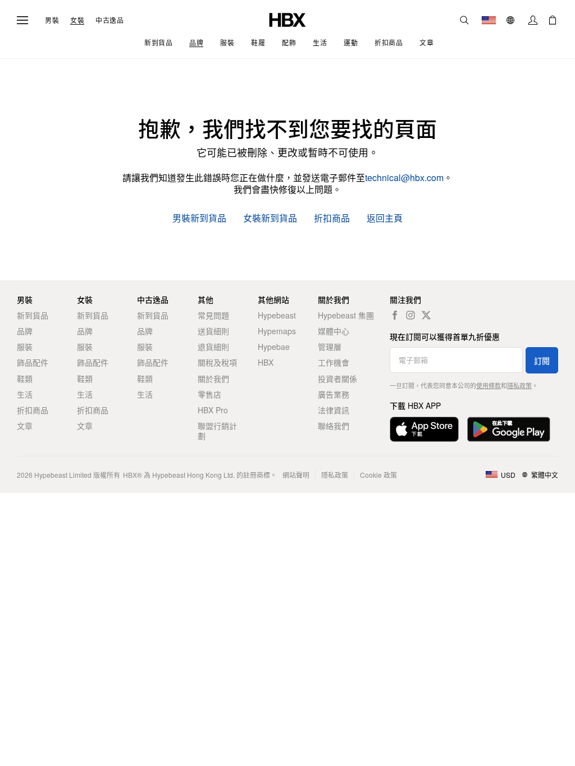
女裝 (77, 20)
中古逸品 (109, 20)
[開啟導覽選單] (22, 20)
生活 (25, 394)
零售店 (209, 394)
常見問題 (213, 315)
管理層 (329, 347)
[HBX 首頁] (287, 18)
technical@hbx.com (404, 177)
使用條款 (488, 385)
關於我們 (213, 378)
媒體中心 (333, 331)
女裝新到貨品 (270, 218)
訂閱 (542, 360)
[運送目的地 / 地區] (488, 20)
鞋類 (25, 378)
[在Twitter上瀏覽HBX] (426, 315)
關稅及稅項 (217, 362)
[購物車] (552, 20)
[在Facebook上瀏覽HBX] (395, 315)
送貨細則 (213, 331)
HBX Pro (213, 410)
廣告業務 (333, 394)
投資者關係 (337, 378)
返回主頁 (385, 218)
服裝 (25, 347)
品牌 (25, 331)
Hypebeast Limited (63, 474)
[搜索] (464, 20)
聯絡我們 (333, 426)
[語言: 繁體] (512, 20)
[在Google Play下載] (508, 429)
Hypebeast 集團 (346, 315)
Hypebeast (277, 315)
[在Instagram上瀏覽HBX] (410, 315)
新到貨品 (32, 315)
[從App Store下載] (424, 429)
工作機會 (333, 362)
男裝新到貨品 (199, 218)
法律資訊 (333, 410)
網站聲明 (295, 474)
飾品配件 (32, 362)
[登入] (533, 20)
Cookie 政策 (378, 474)
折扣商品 (332, 218)
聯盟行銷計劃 (217, 431)
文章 (25, 426)
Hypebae (274, 347)
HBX (265, 362)
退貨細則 (213, 347)
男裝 (52, 20)
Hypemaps (277, 331)
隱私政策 (519, 385)
